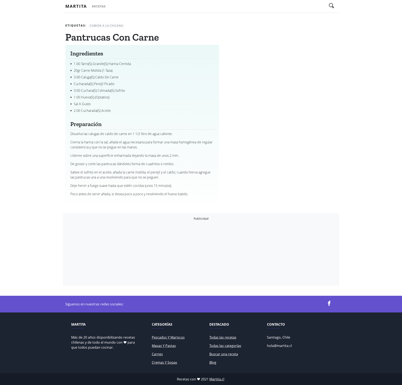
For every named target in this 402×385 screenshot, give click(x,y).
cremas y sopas (164, 362)
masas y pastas (164, 345)
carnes (157, 354)
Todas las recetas (222, 337)
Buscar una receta (223, 354)
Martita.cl (216, 379)
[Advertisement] (191, 253)
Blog (212, 362)
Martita (76, 6)
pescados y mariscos (168, 337)
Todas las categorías (225, 345)
